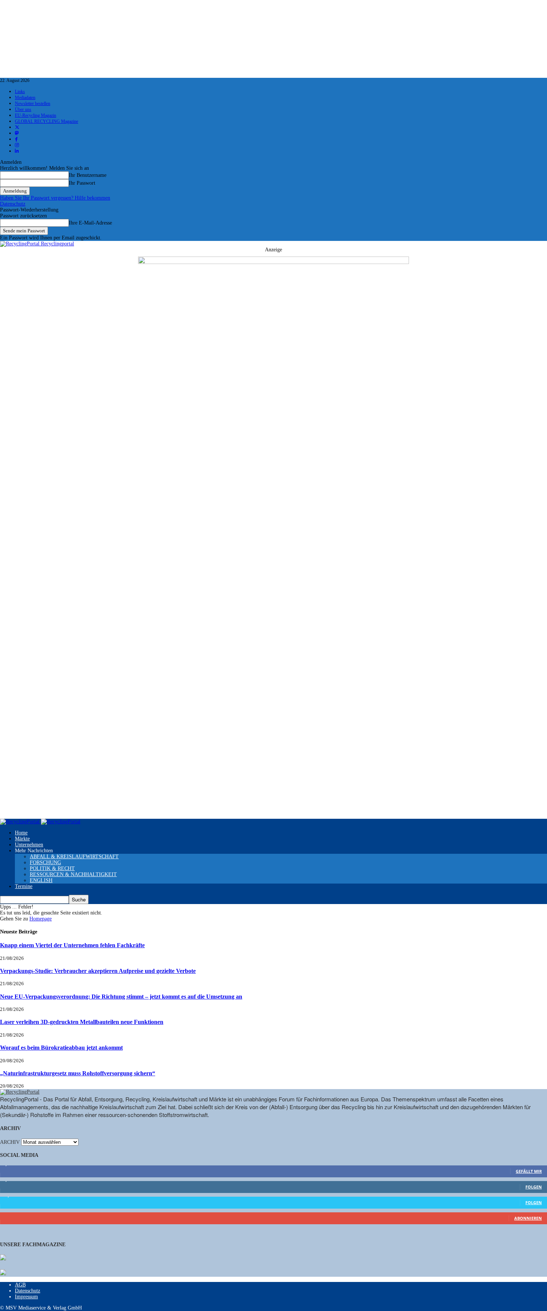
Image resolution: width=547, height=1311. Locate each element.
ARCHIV (10, 1142)
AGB (20, 1285)
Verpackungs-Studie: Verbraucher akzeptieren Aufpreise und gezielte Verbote (98, 970)
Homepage (40, 919)
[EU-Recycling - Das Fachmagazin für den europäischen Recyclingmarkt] (3, 1258)
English (41, 880)
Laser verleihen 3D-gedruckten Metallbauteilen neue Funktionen (81, 1021)
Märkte (22, 838)
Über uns (23, 109)
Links (20, 91)
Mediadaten (25, 97)
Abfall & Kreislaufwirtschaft (74, 856)
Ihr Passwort (82, 183)
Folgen (533, 1187)
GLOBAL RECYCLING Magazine (46, 121)
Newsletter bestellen (32, 103)
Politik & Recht (52, 868)
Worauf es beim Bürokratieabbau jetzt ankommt (61, 1047)
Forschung (45, 862)
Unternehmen (29, 844)
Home (21, 833)
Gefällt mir (529, 1171)
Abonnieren (528, 1218)
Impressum (26, 1296)
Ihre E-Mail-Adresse (90, 223)
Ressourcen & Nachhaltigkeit (73, 874)
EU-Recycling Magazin (35, 115)
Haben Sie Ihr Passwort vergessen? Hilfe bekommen (55, 198)
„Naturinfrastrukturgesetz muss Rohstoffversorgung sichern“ (77, 1073)
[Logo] (20, 821)
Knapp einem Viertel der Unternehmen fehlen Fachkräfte (72, 945)
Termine (23, 886)
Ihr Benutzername (87, 175)
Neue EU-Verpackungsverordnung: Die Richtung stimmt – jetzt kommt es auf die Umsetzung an (121, 996)
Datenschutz (12, 204)
